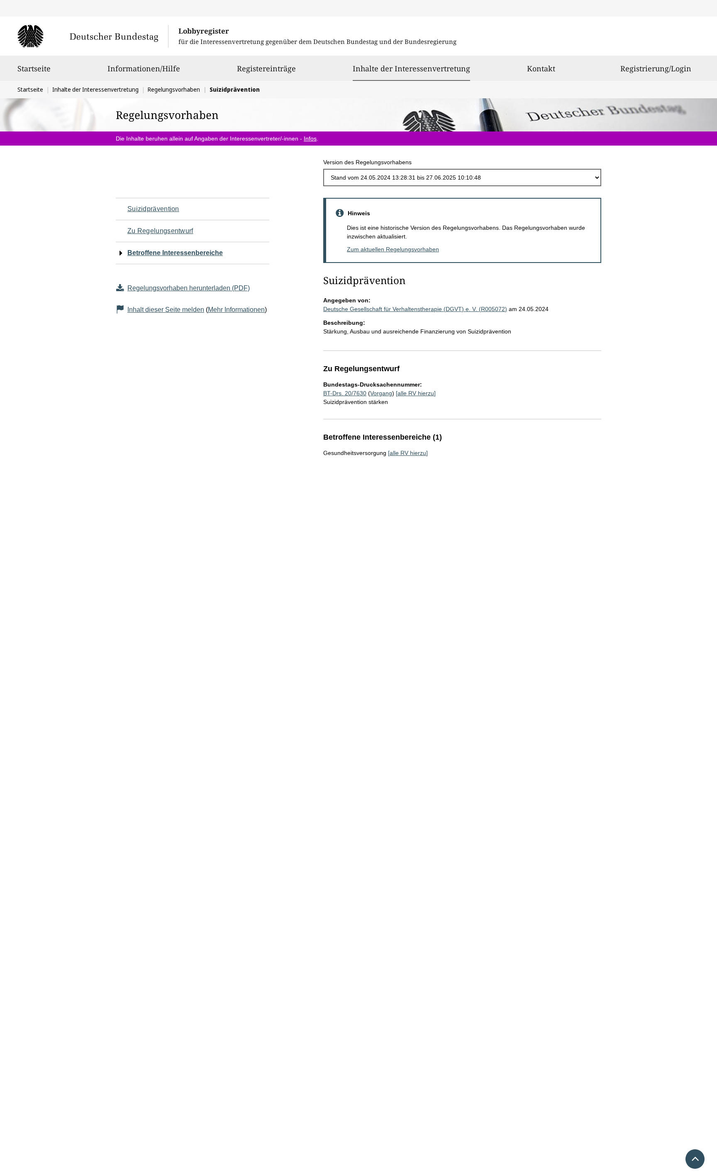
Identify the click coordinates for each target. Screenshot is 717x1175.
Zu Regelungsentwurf (160, 230)
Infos (310, 138)
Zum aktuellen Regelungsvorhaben (393, 249)
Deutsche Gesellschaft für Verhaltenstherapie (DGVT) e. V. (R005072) (415, 309)
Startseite (34, 68)
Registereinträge (266, 68)
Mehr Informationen (236, 309)
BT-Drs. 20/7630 (344, 393)
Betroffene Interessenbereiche (175, 252)
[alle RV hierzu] (416, 393)
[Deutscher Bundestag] (92, 36)
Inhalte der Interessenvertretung (411, 68)
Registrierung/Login (655, 68)
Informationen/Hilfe (143, 68)
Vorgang (381, 393)
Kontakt (541, 68)
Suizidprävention (153, 208)
